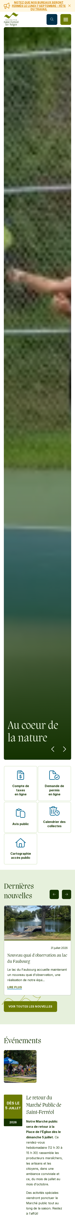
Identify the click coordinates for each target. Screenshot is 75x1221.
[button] (65, 19)
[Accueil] (11, 19)
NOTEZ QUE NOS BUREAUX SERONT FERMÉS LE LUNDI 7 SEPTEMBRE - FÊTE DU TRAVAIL (39, 6)
